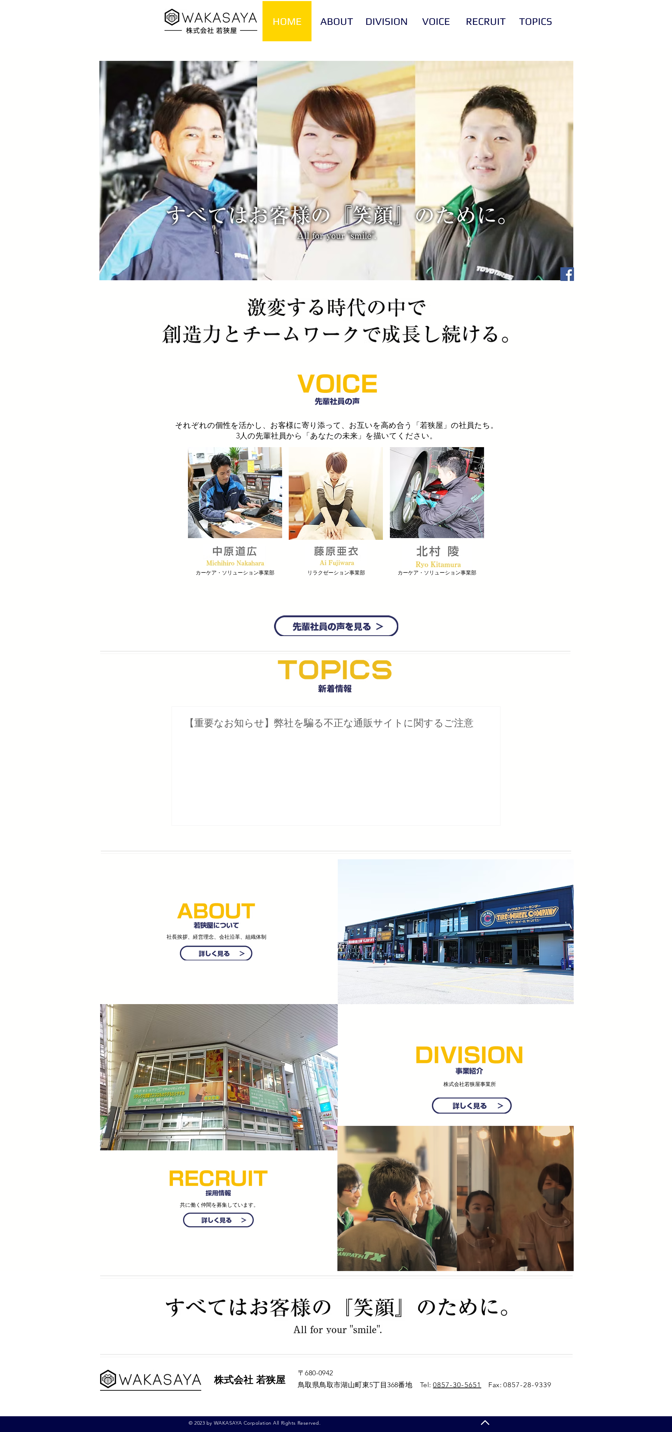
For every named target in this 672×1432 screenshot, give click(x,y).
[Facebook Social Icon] (567, 274)
